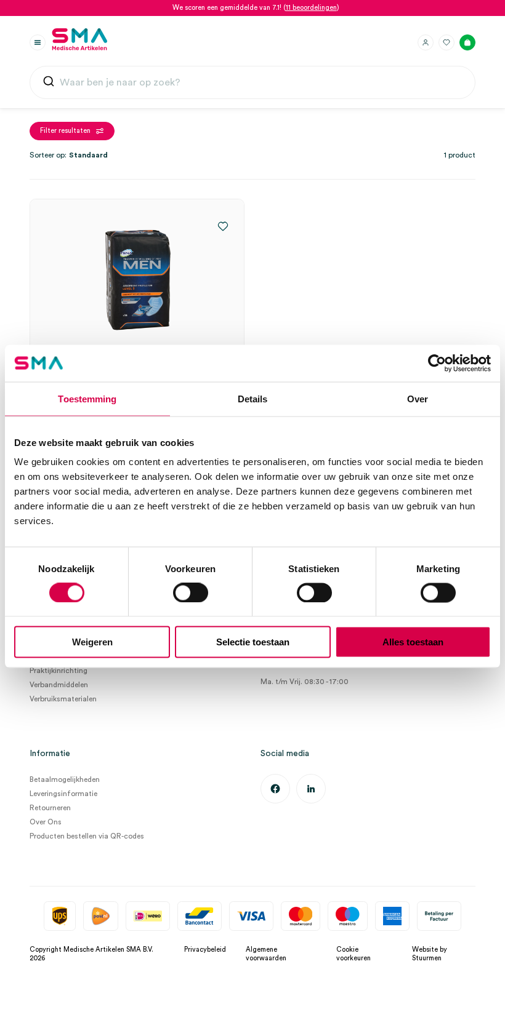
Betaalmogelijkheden (65, 779)
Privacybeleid (205, 949)
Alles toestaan (412, 642)
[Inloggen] (426, 42)
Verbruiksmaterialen (63, 699)
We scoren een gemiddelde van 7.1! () (255, 7)
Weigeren (92, 642)
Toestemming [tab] (87, 398)
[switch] (190, 592)
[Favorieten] (446, 42)
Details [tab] (253, 398)
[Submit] (48, 84)
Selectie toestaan (252, 642)
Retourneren (50, 807)
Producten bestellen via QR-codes (87, 836)
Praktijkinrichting (58, 670)
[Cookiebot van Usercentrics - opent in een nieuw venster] (437, 363)
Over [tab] (417, 398)
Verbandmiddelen (59, 684)
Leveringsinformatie (63, 793)
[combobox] (252, 82)
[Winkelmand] (467, 42)
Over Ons (46, 822)
